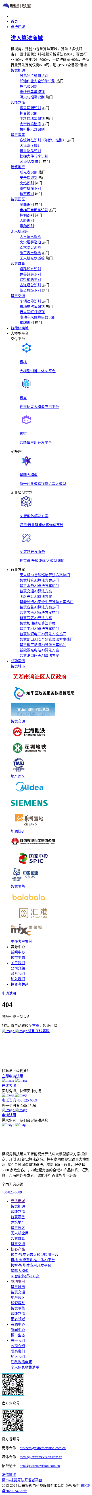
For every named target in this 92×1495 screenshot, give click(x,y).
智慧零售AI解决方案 (39, 613)
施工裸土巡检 (30, 253)
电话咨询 (9, 1100)
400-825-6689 (27, 1100)
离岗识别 (27, 204)
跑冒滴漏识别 (30, 108)
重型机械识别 (30, 188)
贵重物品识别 (30, 151)
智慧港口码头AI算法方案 (39, 655)
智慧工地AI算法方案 (39, 629)
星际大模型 (20, 1271)
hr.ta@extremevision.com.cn (40, 1466)
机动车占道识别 (32, 306)
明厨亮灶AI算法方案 (36, 596)
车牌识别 (27, 323)
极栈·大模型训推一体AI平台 (33, 1260)
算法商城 (18, 1201)
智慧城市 (18, 666)
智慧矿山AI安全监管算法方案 (46, 639)
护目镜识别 (29, 113)
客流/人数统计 (31, 162)
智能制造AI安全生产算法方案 (46, 602)
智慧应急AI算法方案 (39, 607)
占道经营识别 (30, 285)
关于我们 (18, 1340)
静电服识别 (29, 86)
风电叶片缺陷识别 (34, 76)
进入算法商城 (27, 38)
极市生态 (18, 957)
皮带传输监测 (30, 124)
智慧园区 (18, 199)
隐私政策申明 (21, 1362)
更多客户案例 (21, 941)
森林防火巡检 (30, 247)
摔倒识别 (27, 215)
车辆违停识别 (30, 301)
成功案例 (18, 1281)
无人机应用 (20, 231)
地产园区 (18, 776)
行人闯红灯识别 (32, 312)
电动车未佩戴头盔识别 (37, 317)
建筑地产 (18, 167)
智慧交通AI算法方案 (36, 591)
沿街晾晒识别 (30, 280)
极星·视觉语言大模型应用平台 (34, 1255)
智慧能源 (18, 70)
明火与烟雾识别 (32, 97)
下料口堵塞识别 (32, 119)
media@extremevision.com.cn (41, 1457)
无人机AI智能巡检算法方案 (45, 575)
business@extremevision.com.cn (43, 1448)
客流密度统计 (30, 145)
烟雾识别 (27, 194)
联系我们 (18, 974)
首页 (35, 1025)
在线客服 (9, 1085)
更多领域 (18, 1319)
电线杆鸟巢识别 (32, 92)
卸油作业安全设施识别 (37, 81)
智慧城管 (18, 264)
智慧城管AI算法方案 (39, 580)
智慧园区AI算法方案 (36, 618)
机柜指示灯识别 (32, 129)
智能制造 (18, 102)
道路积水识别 (30, 269)
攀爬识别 (27, 226)
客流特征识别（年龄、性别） (43, 140)
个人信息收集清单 (25, 1367)
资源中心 (18, 1324)
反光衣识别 (29, 172)
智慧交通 (18, 296)
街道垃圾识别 (30, 290)
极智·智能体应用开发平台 (31, 1265)
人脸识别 (27, 221)
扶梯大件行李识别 (34, 156)
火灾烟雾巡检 (30, 242)
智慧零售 (18, 135)
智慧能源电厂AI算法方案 (43, 634)
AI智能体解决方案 (25, 1276)
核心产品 (18, 1249)
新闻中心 (18, 952)
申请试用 (9, 1115)
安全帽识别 (29, 178)
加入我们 (18, 979)
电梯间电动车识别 (34, 210)
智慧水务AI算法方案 (39, 586)
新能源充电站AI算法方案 (39, 650)
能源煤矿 (18, 831)
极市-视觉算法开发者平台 (22, 1480)
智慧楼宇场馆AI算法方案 (43, 645)
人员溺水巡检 (30, 237)
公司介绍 (18, 968)
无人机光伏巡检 (32, 258)
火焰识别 (27, 183)
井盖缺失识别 (30, 274)
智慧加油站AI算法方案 (38, 623)
